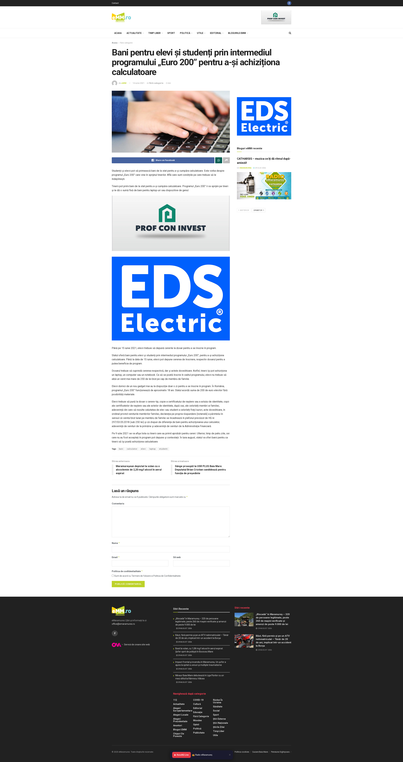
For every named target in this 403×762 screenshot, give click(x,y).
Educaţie (197, 712)
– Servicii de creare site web (135, 644)
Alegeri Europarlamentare (182, 709)
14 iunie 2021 (138, 83)
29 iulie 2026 (260, 168)
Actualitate (134, 33)
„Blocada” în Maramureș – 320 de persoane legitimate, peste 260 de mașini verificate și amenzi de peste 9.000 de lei (200, 621)
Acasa (118, 33)
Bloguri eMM (180, 729)
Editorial (215, 33)
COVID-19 (198, 700)
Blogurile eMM (237, 33)
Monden (197, 720)
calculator (132, 449)
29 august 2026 (185, 628)
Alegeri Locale (180, 714)
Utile (200, 33)
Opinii (196, 724)
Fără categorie (126, 43)
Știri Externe (219, 719)
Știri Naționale (220, 723)
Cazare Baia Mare (260, 752)
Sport (171, 33)
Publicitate (198, 732)
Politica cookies (242, 752)
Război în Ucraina (218, 701)
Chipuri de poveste (178, 734)
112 (175, 700)
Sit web (177, 557)
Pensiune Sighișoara (280, 752)
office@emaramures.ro (123, 624)
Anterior (244, 210)
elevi (143, 449)
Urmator (258, 210)
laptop (152, 449)
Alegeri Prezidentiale (180, 720)
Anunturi (177, 725)
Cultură (197, 704)
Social (216, 710)
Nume (116, 543)
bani (121, 449)
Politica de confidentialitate (127, 571)
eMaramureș (245, 168)
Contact (115, 3)
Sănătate (217, 706)
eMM (123, 83)
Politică (185, 33)
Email (116, 557)
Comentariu (118, 503)
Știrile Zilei (218, 727)
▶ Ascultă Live (181, 755)
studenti (163, 449)
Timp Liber (154, 33)
